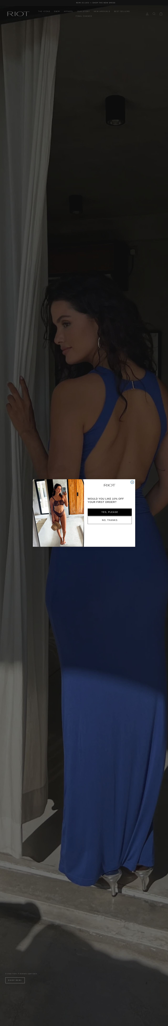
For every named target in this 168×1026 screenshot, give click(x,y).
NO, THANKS (110, 520)
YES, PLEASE (109, 512)
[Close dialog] (132, 482)
